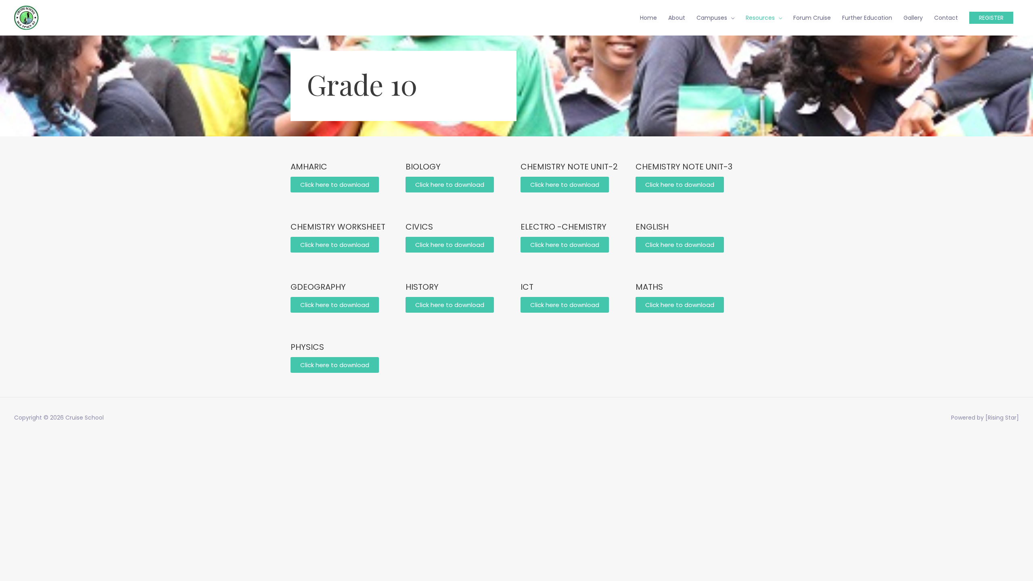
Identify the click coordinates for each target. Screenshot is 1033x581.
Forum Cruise (812, 18)
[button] (565, 184)
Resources (760, 18)
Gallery (913, 18)
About (676, 18)
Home (648, 18)
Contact (946, 18)
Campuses (711, 18)
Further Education (867, 18)
